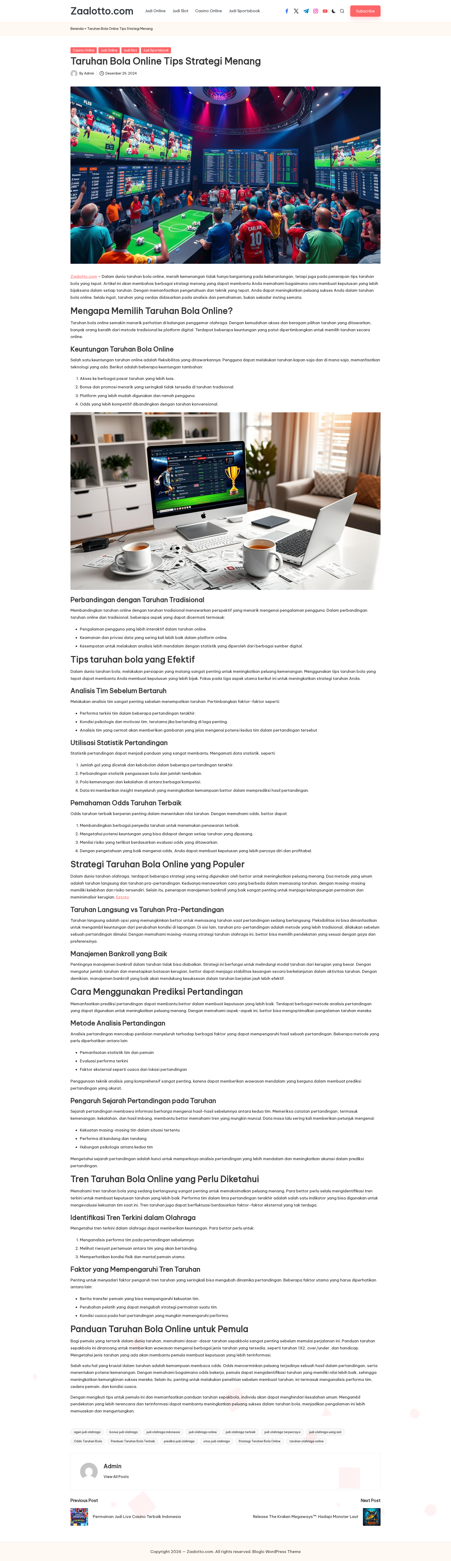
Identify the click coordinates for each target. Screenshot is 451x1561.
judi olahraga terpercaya (282, 1432)
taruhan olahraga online (306, 1441)
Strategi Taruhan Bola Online (259, 1441)
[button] (365, 10)
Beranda (77, 29)
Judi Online (109, 50)
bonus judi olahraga (123, 1432)
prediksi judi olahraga (179, 1441)
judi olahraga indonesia (163, 1432)
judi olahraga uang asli (325, 1432)
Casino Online (83, 50)
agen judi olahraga (87, 1432)
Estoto (122, 897)
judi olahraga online (203, 1432)
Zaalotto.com (101, 11)
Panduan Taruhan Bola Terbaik (133, 1441)
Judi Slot (130, 50)
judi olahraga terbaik (241, 1432)
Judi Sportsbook (156, 50)
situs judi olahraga (216, 1441)
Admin (112, 1466)
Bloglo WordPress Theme (276, 1551)
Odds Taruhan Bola (88, 1441)
